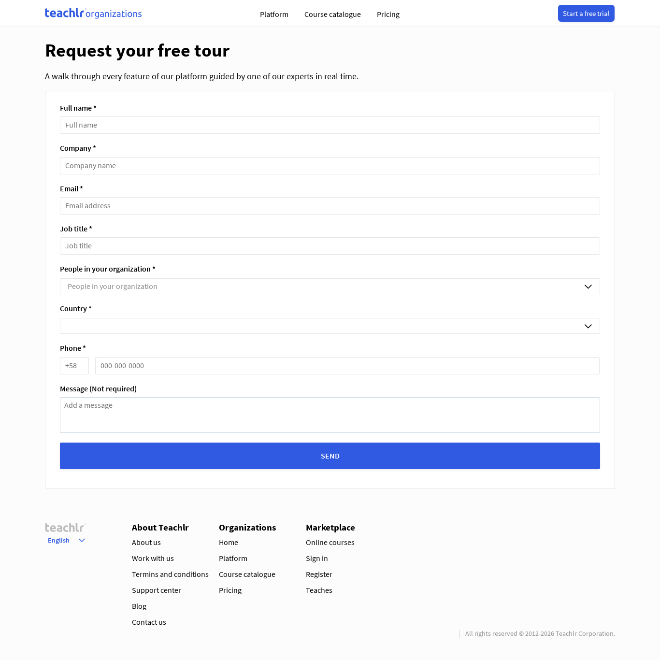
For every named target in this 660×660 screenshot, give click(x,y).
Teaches (319, 590)
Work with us (153, 558)
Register (319, 574)
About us (146, 542)
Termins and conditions (170, 574)
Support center (156, 590)
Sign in (317, 558)
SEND (330, 455)
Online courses (330, 542)
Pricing (388, 14)
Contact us (149, 622)
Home (228, 542)
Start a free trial (586, 13)
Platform (274, 14)
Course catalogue (332, 14)
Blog (139, 606)
